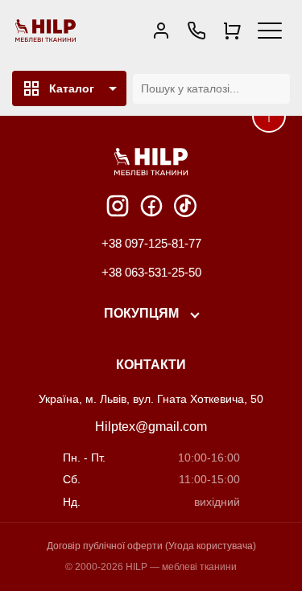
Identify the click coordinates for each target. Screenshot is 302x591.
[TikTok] (185, 206)
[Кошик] (232, 30)
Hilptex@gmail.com (151, 426)
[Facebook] (151, 206)
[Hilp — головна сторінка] (45, 30)
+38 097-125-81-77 (151, 243)
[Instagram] (117, 206)
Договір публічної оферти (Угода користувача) (151, 546)
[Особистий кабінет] (161, 30)
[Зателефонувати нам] (196, 30)
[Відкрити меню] (270, 31)
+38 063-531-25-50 (151, 272)
